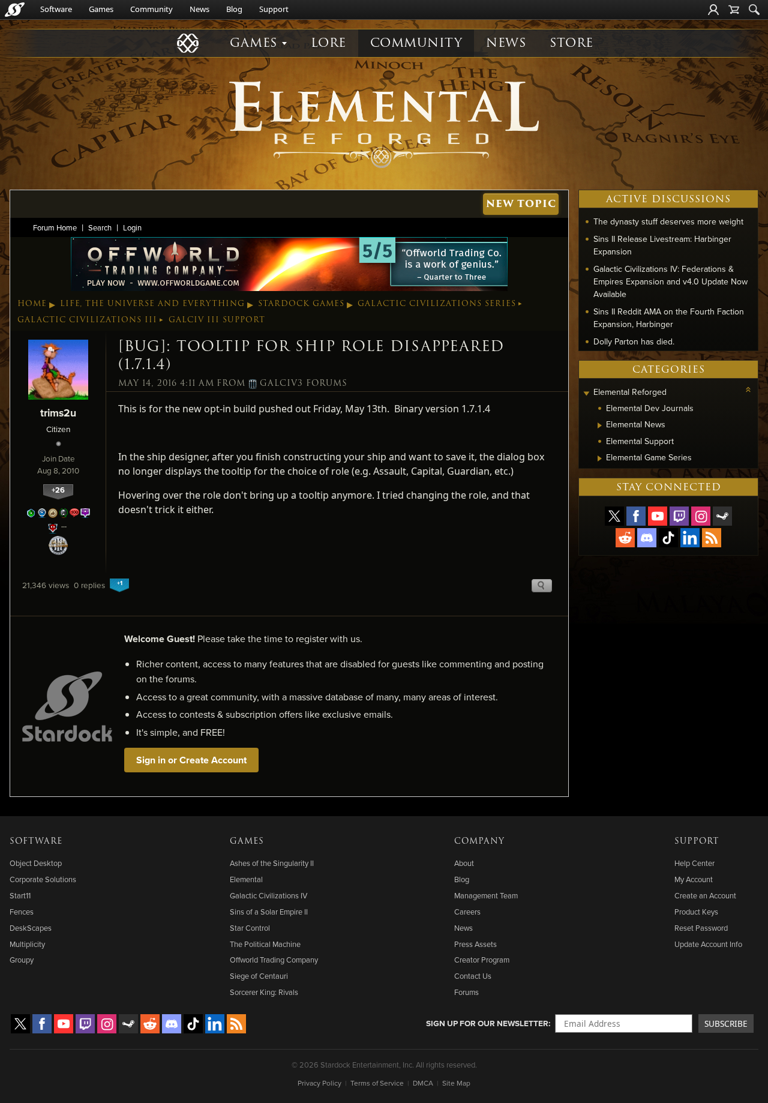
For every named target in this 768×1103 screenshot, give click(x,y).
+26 (58, 490)
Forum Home (55, 227)
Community (151, 9)
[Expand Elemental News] (600, 425)
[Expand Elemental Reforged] (586, 393)
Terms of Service (377, 1083)
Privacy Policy (319, 1083)
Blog (234, 9)
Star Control (250, 927)
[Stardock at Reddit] (625, 537)
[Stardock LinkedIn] (690, 537)
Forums (466, 992)
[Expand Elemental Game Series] (600, 458)
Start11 (20, 895)
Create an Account (705, 895)
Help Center (694, 863)
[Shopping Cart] (734, 9)
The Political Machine (265, 944)
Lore (328, 43)
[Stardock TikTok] (668, 537)
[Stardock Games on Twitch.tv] (679, 516)
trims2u (58, 412)
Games (101, 9)
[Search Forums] (754, 9)
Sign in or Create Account (191, 760)
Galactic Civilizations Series (437, 303)
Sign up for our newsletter (487, 1023)
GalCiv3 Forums (303, 383)
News (199, 9)
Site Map (456, 1083)
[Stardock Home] (15, 9)
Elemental (246, 879)
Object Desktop (36, 863)
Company (479, 841)
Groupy (22, 959)
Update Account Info (708, 944)
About (464, 863)
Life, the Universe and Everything (152, 303)
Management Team (486, 895)
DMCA (423, 1083)
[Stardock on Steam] (722, 516)
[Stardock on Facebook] (636, 516)
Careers (467, 911)
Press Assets (475, 944)
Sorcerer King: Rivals (264, 992)
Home (32, 303)
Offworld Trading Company (274, 959)
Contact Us (472, 975)
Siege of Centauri (259, 975)
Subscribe (726, 1023)
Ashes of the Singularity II (272, 863)
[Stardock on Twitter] (614, 516)
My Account (693, 879)
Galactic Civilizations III (87, 319)
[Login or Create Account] (713, 9)
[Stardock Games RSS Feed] (711, 537)
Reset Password (701, 927)
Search (100, 227)
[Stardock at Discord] (647, 537)
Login (132, 227)
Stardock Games (301, 303)
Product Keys (696, 911)
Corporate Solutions (43, 879)
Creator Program (481, 959)
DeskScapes (31, 927)
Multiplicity (27, 944)
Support (274, 9)
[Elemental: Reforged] (384, 123)
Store (571, 43)
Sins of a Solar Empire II (269, 911)
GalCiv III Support (217, 319)
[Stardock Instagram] (701, 516)
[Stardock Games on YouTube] (657, 516)
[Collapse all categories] (748, 389)
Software (56, 9)
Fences (22, 911)
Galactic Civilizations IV (268, 895)
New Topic (521, 203)
